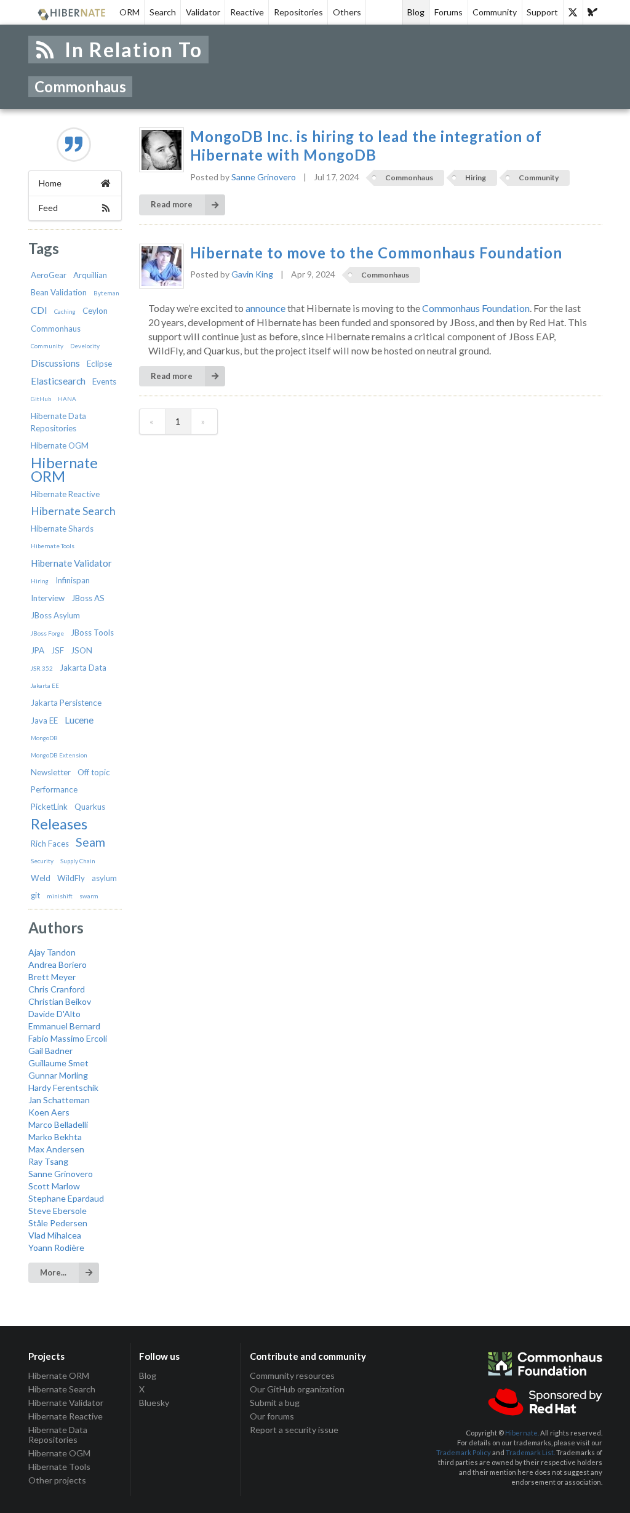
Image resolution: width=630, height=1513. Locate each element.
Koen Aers (49, 1112)
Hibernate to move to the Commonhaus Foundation (376, 252)
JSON (81, 650)
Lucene (79, 719)
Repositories (298, 12)
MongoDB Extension (59, 755)
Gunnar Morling (58, 1075)
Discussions (55, 363)
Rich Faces (50, 843)
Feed (48, 207)
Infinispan (72, 580)
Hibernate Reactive (65, 494)
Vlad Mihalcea (54, 1235)
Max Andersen (56, 1149)
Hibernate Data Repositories (57, 1434)
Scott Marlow (54, 1186)
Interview (48, 598)
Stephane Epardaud (66, 1198)
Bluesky (154, 1402)
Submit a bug (275, 1402)
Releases (59, 823)
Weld (40, 878)
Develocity (85, 345)
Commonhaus (56, 328)
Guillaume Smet (58, 1063)
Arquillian (90, 275)
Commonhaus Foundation (476, 308)
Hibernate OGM (60, 445)
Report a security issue (294, 1429)
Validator (203, 12)
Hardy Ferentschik (63, 1087)
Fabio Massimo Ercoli (67, 1038)
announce (265, 308)
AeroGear (48, 275)
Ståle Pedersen (57, 1223)
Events (104, 381)
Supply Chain (77, 860)
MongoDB (44, 737)
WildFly (71, 878)
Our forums (272, 1416)
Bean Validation (59, 292)
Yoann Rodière (56, 1247)
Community (494, 12)
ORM (129, 12)
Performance (54, 789)
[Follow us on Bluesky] (592, 12)
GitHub (41, 398)
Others (347, 12)
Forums (448, 12)
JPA (37, 650)
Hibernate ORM (64, 469)
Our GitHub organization (297, 1389)
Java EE (44, 720)
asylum (104, 878)
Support (542, 12)
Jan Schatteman (59, 1100)
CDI (39, 310)
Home (50, 183)
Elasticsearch (58, 380)
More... (53, 1272)
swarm (88, 896)
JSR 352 (42, 668)
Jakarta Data (83, 668)
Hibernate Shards (62, 528)
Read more (172, 204)
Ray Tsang (48, 1161)
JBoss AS (88, 598)
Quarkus (89, 807)
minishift (60, 896)
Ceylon (95, 311)
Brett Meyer (52, 977)
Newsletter (51, 772)
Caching (65, 311)
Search (163, 12)
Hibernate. (522, 1433)
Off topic (94, 772)
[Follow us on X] (573, 12)
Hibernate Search (73, 511)
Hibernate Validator (71, 563)
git (35, 895)
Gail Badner (50, 1050)
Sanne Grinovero (60, 1173)
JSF (57, 650)
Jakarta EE (45, 685)
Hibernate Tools (52, 545)
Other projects (57, 1480)
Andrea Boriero (57, 964)
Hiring (40, 581)
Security (42, 860)
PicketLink (49, 807)
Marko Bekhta (55, 1137)
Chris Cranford (56, 989)
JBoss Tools (92, 632)
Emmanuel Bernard (64, 1026)
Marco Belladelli (58, 1124)
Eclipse (99, 364)
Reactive (247, 12)
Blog (416, 12)
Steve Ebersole (57, 1210)
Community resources (292, 1376)
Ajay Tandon (52, 952)
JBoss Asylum (55, 615)
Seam (90, 842)
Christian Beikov (59, 1001)
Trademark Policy (463, 1452)
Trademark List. (530, 1452)
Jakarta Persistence (66, 703)
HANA (67, 398)
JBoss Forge (47, 633)
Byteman (106, 293)
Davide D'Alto (54, 1013)
